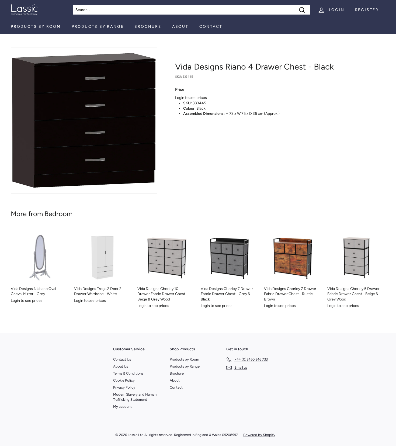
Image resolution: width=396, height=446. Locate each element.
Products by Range (98, 26)
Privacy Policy (124, 387)
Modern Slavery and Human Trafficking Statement (135, 396)
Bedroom (58, 214)
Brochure (147, 26)
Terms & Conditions (128, 373)
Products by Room (36, 26)
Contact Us (122, 359)
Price (179, 89)
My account (122, 406)
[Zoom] (84, 120)
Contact (211, 26)
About (180, 26)
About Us (120, 366)
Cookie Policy (124, 380)
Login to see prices (191, 97)
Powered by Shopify (259, 435)
